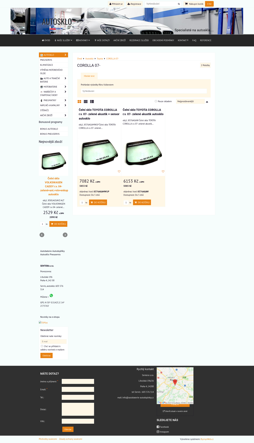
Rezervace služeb (139, 40)
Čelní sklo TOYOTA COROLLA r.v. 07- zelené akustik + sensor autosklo (99, 114)
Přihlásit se (117, 3)
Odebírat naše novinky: (51, 336)
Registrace (135, 3)
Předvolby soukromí (48, 438)
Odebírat (46, 355)
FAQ (194, 40)
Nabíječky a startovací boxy (48, 93)
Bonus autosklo (49, 128)
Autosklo (48, 54)
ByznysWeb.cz (207, 439)
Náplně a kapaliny (50, 105)
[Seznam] (85, 102)
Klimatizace (46, 64)
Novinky (83, 40)
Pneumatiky (49, 100)
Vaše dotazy (103, 40)
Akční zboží (119, 40)
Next (65, 235)
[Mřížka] (79, 102)
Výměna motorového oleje (51, 71)
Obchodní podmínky (163, 40)
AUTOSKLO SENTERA (57, 27)
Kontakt (182, 40)
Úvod (47, 40)
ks (86, 202)
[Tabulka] (92, 102)
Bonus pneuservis (50, 133)
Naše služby (63, 40)
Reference (205, 40)
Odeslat (67, 429)
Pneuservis (46, 59)
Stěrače (44, 110)
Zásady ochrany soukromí (70, 438)
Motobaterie (50, 86)
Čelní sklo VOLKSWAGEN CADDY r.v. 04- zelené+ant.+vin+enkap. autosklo (54, 186)
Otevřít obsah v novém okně (176, 411)
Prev (42, 235)
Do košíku (99, 202)
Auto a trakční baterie (50, 80)
